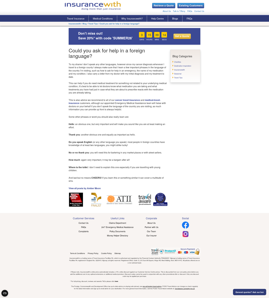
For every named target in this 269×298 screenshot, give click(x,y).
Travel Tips (178, 77)
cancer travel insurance (127, 100)
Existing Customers (191, 5)
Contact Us (199, 11)
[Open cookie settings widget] (4, 293)
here (116, 281)
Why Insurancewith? (132, 18)
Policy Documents (117, 231)
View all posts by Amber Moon (85, 188)
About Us (167, 11)
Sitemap (117, 253)
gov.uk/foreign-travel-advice (152, 286)
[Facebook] (185, 227)
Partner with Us (151, 227)
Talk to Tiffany (179, 11)
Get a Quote (182, 36)
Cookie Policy (106, 253)
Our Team (151, 231)
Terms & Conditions (77, 253)
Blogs (175, 18)
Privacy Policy (93, 253)
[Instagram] (185, 236)
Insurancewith (179, 70)
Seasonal (177, 73)
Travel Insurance (75, 18)
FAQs (189, 11)
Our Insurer (151, 235)
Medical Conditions (103, 18)
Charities (177, 62)
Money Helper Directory (117, 235)
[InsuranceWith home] (93, 5)
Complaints (84, 231)
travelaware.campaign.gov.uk (185, 288)
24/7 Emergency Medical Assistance (117, 227)
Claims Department (117, 223)
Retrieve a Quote (164, 5)
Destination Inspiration (182, 66)
